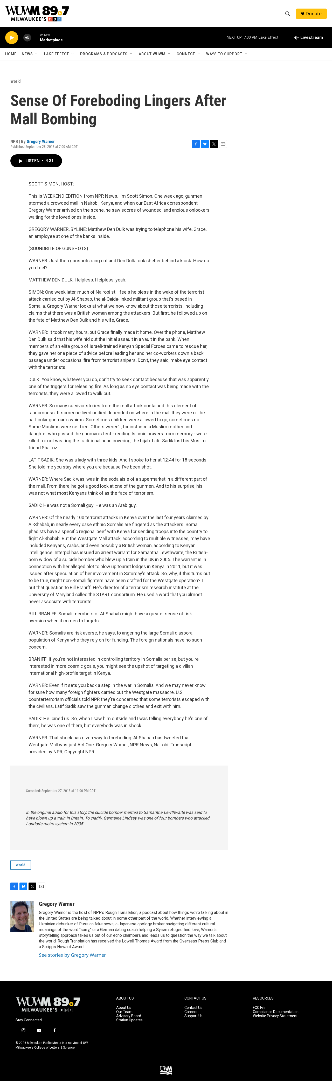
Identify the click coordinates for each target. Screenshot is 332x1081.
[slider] (35, 37)
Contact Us (193, 1008)
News (27, 54)
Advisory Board (128, 1016)
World (15, 81)
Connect (186, 54)
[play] (12, 38)
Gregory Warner (41, 141)
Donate (314, 13)
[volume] (27, 38)
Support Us (193, 1016)
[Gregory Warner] (22, 916)
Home (11, 54)
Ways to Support (224, 54)
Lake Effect (56, 54)
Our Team (124, 1012)
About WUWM (152, 54)
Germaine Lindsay (120, 818)
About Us (123, 1008)
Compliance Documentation (276, 1012)
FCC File (259, 1008)
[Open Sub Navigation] (37, 54)
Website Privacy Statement (275, 1016)
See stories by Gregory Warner (72, 955)
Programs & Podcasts (104, 54)
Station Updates (129, 1020)
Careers (190, 1012)
